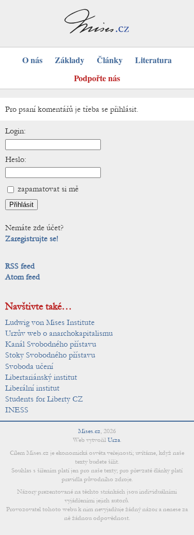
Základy (69, 60)
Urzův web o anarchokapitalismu (59, 333)
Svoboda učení (29, 366)
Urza (114, 439)
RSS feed (20, 266)
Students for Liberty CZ (44, 399)
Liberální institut (32, 388)
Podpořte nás (97, 78)
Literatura (153, 60)
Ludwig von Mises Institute (50, 322)
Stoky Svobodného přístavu (50, 355)
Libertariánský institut (41, 377)
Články (110, 60)
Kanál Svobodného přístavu (50, 344)
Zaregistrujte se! (31, 238)
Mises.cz (89, 431)
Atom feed (22, 276)
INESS (16, 409)
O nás (32, 60)
